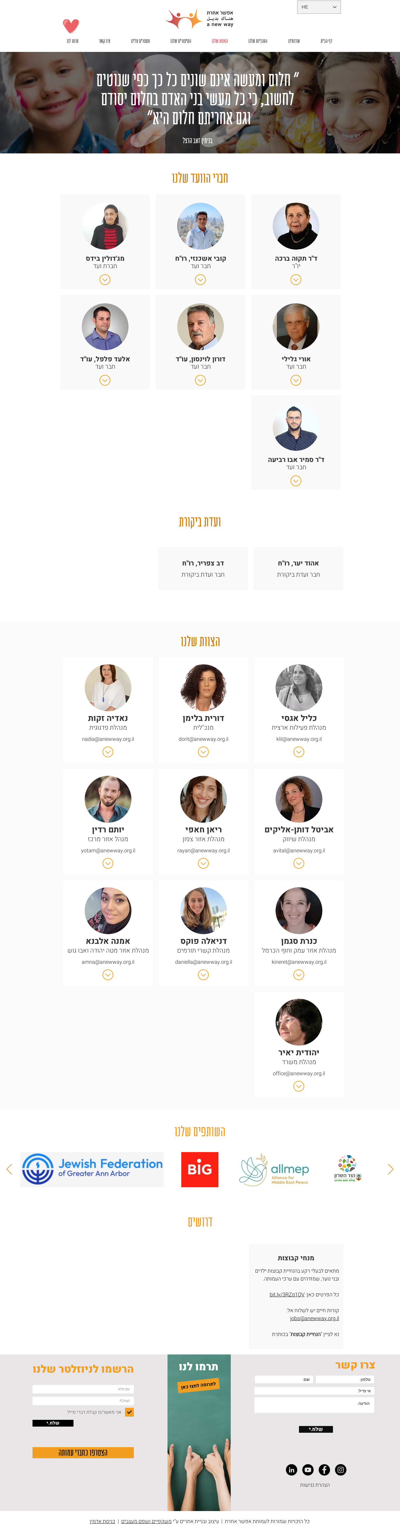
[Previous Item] (390, 1169)
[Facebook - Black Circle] (324, 1470)
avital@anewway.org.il (299, 851)
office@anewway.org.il (299, 1074)
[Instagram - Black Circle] (340, 1470)
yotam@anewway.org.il (108, 851)
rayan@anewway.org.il (203, 851)
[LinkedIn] (291, 1470)
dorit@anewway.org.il (203, 739)
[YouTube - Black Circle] (308, 1470)
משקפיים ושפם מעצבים (146, 1521)
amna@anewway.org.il (108, 962)
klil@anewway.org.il (299, 739)
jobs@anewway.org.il (314, 1318)
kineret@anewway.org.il (299, 962)
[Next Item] (9, 1169)
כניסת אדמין (102, 1521)
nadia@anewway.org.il (108, 739)
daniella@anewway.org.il (203, 962)
